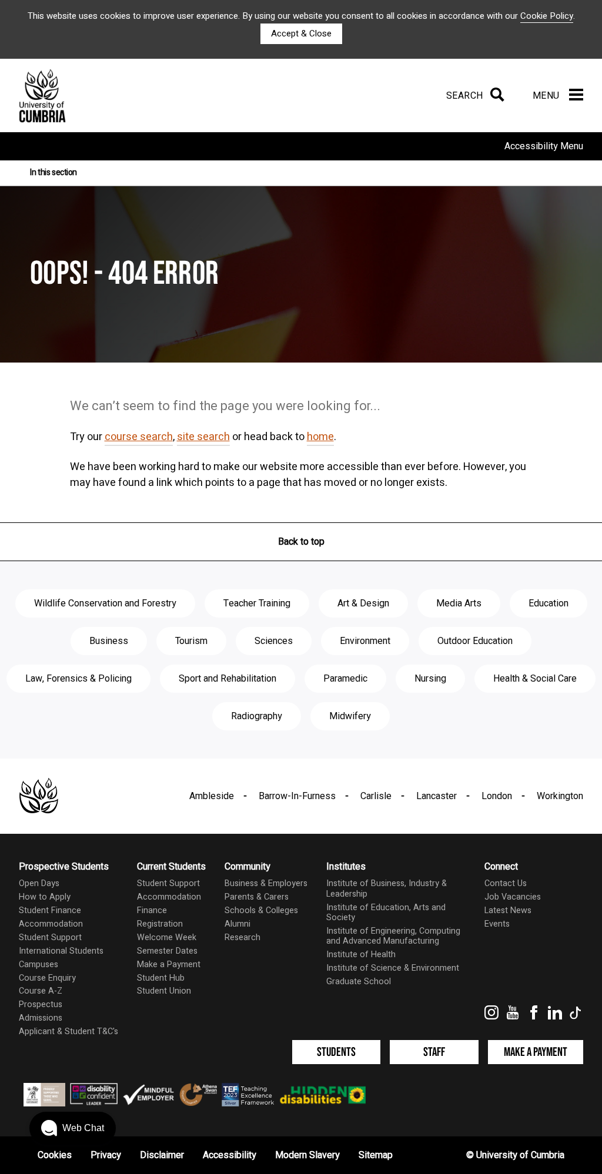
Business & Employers (266, 883)
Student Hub (161, 978)
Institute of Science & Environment (392, 968)
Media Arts (458, 603)
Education (548, 603)
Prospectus (40, 1004)
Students (336, 1052)
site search (203, 437)
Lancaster (436, 796)
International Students (61, 951)
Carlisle (376, 796)
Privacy (106, 1155)
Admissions (40, 1018)
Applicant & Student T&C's (68, 1031)
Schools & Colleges (261, 910)
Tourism (191, 641)
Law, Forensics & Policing (78, 679)
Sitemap (376, 1155)
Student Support (50, 937)
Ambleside (211, 796)
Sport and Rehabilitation (227, 679)
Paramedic (345, 679)
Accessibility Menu (543, 146)
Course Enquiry (47, 978)
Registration (160, 924)
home (320, 437)
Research (242, 937)
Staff (434, 1052)
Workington (560, 796)
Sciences (274, 641)
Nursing (430, 679)
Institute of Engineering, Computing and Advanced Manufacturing (393, 936)
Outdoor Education (475, 641)
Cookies (55, 1155)
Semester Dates (167, 951)
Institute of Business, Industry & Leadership (386, 888)
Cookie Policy (546, 15)
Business (108, 641)
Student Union (164, 991)
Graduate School (358, 981)
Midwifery (350, 716)
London (496, 796)
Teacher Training (256, 603)
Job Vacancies (512, 897)
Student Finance (50, 910)
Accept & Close (301, 33)
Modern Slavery (307, 1155)
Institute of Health (361, 954)
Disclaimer (162, 1155)
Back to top (301, 542)
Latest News (507, 910)
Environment (365, 641)
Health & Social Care (535, 679)
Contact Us (505, 883)
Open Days (39, 883)
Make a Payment (168, 964)
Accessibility (229, 1155)
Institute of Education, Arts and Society (386, 912)
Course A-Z (40, 991)
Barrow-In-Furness (297, 796)
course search (139, 437)
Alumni (237, 924)
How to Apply (45, 897)
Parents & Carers (257, 897)
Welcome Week (166, 937)
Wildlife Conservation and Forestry (105, 603)
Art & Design (363, 603)
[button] (72, 1128)
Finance (152, 910)
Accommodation (51, 924)
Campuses (38, 964)
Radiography (256, 716)
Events (497, 924)
